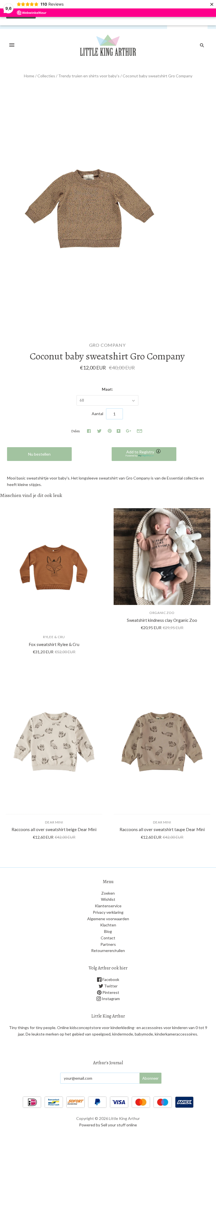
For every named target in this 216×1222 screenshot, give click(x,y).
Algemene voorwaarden (108, 918)
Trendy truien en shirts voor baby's (89, 75)
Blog (108, 931)
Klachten (108, 924)
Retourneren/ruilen (108, 950)
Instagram (110, 998)
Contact (108, 937)
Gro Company (107, 345)
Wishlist (108, 899)
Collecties (46, 75)
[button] (144, 454)
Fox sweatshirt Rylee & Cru (54, 644)
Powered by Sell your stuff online (108, 1124)
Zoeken (108, 893)
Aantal (97, 413)
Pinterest (110, 992)
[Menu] (11, 45)
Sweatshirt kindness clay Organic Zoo (162, 620)
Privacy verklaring (108, 912)
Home (29, 75)
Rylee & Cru (54, 637)
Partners (108, 944)
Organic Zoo (162, 613)
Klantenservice (108, 905)
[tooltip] (159, 451)
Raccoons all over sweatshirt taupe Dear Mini (162, 829)
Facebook (110, 979)
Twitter (110, 986)
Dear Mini (54, 822)
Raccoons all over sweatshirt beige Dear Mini (54, 829)
